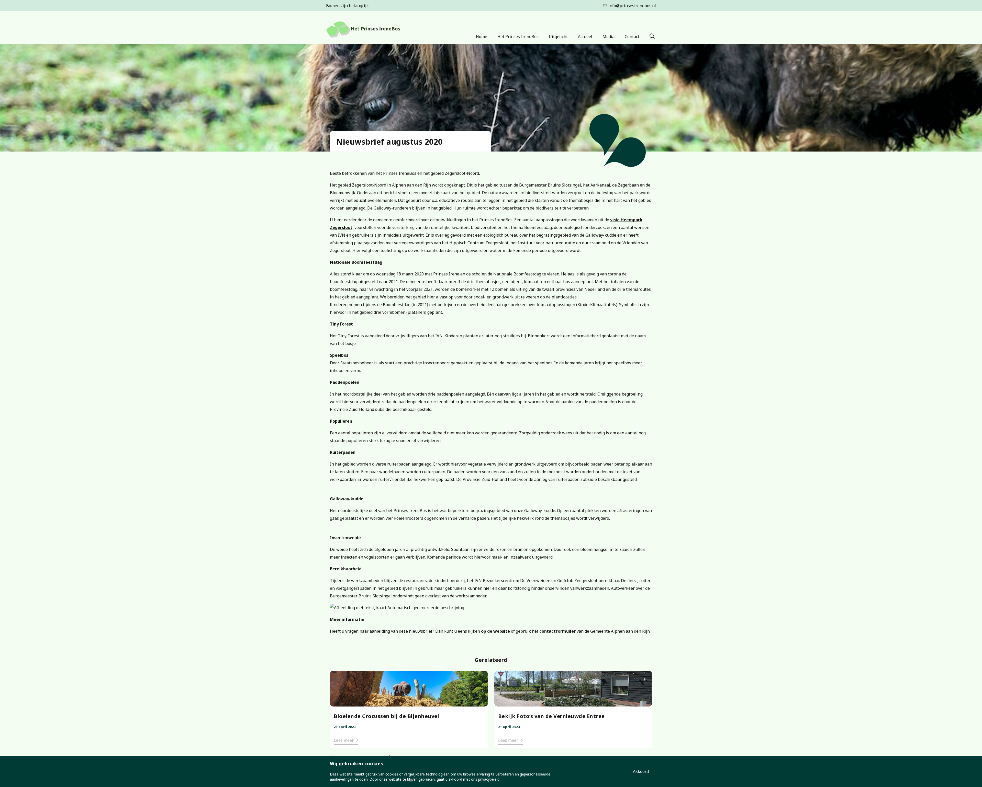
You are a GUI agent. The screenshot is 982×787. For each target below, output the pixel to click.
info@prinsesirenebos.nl (632, 5)
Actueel (585, 36)
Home (481, 36)
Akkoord (641, 771)
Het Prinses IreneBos (518, 36)
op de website (495, 631)
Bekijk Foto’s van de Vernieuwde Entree (551, 716)
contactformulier (557, 631)
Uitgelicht (558, 36)
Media (608, 36)
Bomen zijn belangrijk (347, 5)
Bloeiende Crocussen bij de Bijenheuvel (386, 716)
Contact (632, 36)
